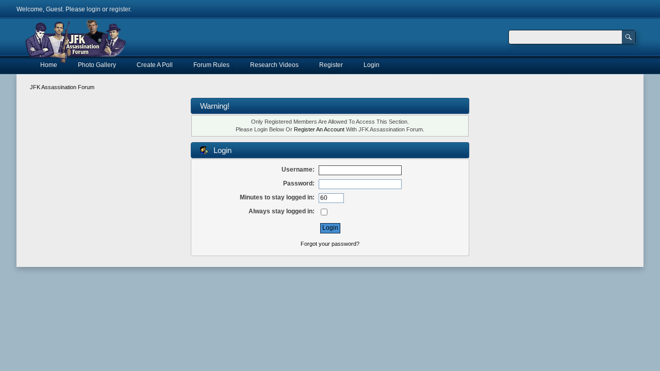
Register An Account (319, 129)
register (119, 9)
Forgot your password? (330, 244)
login (94, 9)
